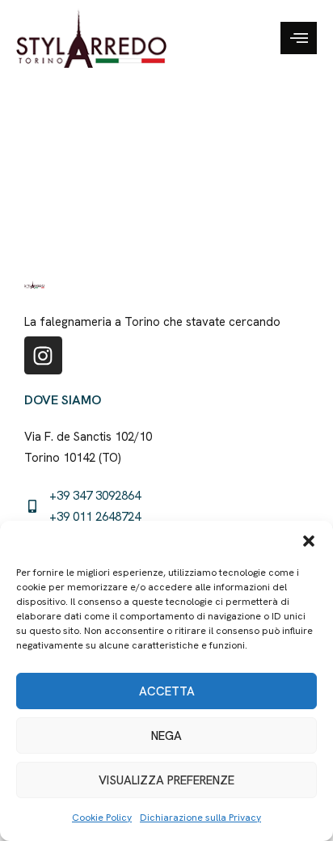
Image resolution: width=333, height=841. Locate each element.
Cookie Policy (102, 817)
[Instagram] (43, 355)
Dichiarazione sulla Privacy (200, 817)
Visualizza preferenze (166, 780)
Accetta (167, 691)
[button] (309, 541)
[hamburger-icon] (298, 38)
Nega (166, 736)
